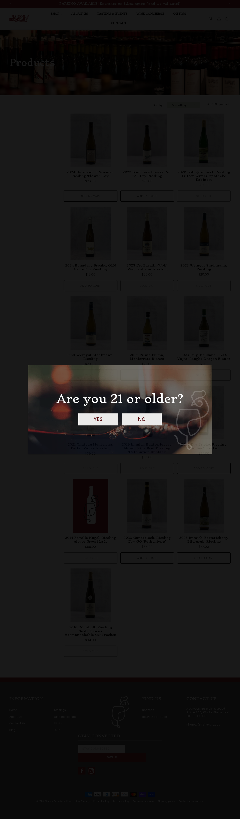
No (142, 419)
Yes (98, 419)
